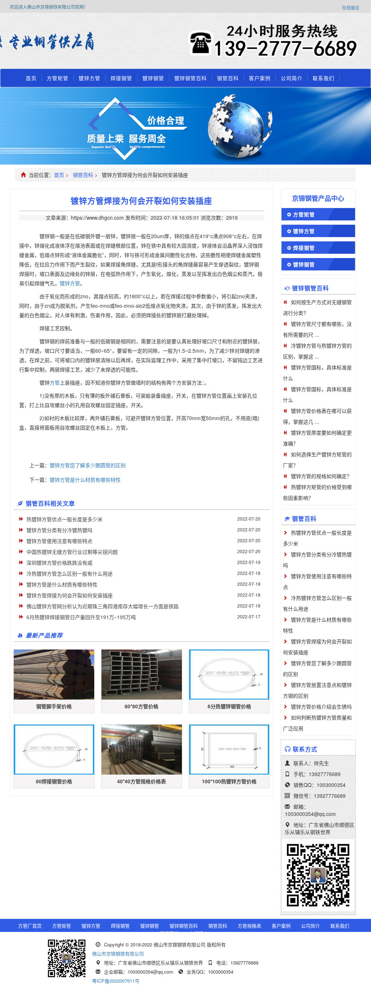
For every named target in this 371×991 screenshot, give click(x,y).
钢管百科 (228, 78)
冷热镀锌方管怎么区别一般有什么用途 (69, 573)
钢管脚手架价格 (54, 706)
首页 (31, 78)
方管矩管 (57, 78)
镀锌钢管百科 (190, 78)
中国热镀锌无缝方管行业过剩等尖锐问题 (72, 551)
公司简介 (292, 78)
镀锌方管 (89, 78)
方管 (55, 382)
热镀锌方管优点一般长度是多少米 (64, 519)
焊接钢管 (121, 78)
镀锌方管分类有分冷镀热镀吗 (59, 530)
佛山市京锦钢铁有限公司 (118, 953)
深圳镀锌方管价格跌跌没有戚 (59, 562)
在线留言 (350, 7)
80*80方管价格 (141, 706)
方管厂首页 (30, 925)
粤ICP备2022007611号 (115, 980)
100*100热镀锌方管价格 (229, 781)
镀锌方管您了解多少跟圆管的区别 (88, 465)
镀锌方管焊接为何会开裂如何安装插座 (69, 595)
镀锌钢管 (153, 78)
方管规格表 (249, 925)
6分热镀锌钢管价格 (229, 706)
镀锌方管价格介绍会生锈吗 (321, 706)
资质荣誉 (169, 933)
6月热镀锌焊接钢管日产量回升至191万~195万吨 (81, 617)
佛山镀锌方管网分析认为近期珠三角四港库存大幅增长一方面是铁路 (102, 606)
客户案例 (260, 78)
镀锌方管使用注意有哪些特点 (59, 540)
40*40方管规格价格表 (141, 781)
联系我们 (323, 78)
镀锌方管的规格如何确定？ (321, 476)
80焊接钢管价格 (54, 781)
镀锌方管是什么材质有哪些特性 (85, 479)
